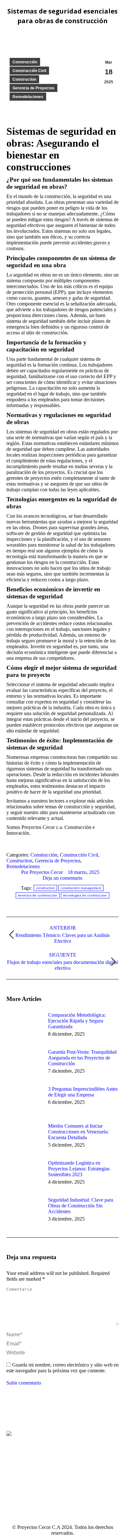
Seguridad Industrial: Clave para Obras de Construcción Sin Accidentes (80, 1205)
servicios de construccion (37, 895)
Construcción (25, 62)
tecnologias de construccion (85, 895)
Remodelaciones (28, 97)
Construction (24, 79)
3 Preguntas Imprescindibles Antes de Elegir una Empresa (83, 1091)
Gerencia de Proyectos (33, 88)
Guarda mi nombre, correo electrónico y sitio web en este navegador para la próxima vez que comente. (62, 1367)
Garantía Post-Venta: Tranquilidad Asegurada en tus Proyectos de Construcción (82, 1057)
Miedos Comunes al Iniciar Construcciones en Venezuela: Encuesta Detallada (78, 1131)
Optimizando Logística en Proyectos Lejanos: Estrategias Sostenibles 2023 (79, 1168)
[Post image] (24, 1027)
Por (42, 872)
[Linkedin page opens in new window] (21, 1474)
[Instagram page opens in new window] (30, 1474)
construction (45, 888)
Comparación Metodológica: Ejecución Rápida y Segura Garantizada (77, 1020)
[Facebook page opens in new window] (11, 1474)
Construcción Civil (29, 70)
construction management (81, 888)
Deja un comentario (62, 878)
